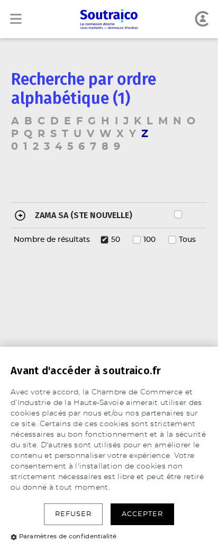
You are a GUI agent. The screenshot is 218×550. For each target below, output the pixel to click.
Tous (187, 240)
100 (149, 240)
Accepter (142, 514)
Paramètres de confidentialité (68, 536)
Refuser (73, 514)
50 (115, 240)
